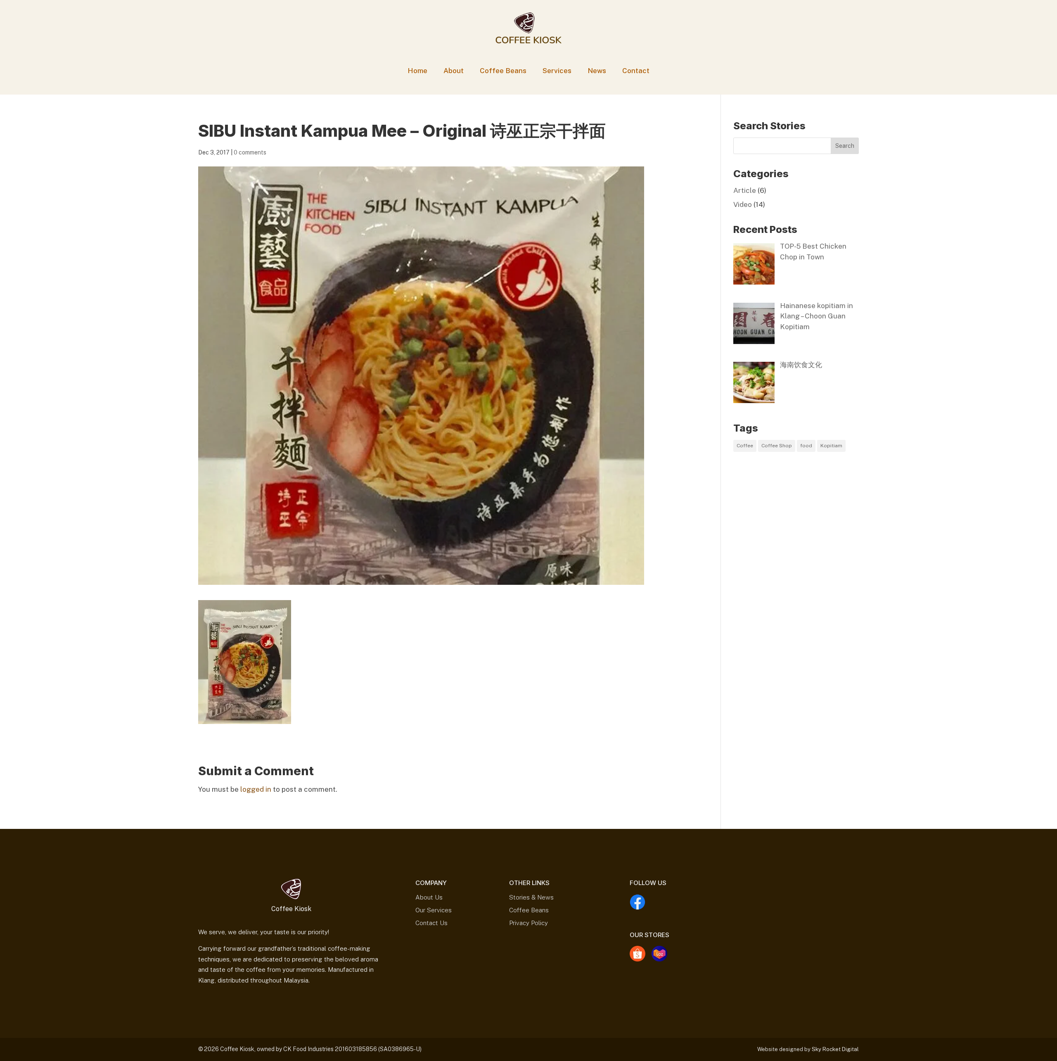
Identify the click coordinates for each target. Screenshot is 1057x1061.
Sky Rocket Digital (835, 1049)
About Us (429, 897)
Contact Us (431, 922)
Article (744, 190)
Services (557, 70)
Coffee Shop (776, 446)
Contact (635, 70)
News (597, 70)
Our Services (433, 910)
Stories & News (531, 897)
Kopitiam (831, 446)
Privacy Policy (528, 922)
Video (742, 204)
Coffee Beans (503, 70)
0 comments (250, 152)
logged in (255, 789)
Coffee (745, 446)
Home (417, 70)
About (453, 70)
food (806, 446)
